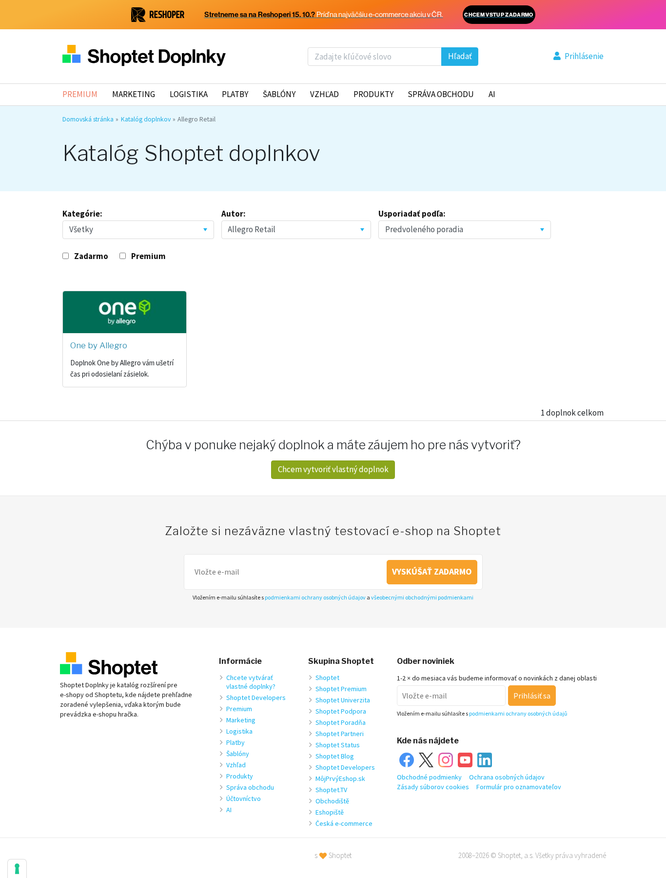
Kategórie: (82, 213)
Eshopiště (329, 812)
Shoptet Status (337, 744)
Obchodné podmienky (429, 777)
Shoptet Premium (341, 688)
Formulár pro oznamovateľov (518, 786)
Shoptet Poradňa (340, 722)
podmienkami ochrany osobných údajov (315, 597)
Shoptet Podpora (340, 711)
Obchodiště (332, 801)
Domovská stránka (88, 119)
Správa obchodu (250, 787)
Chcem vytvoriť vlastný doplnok (333, 469)
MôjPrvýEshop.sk (340, 778)
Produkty (373, 94)
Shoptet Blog (334, 756)
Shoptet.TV (331, 789)
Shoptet (327, 677)
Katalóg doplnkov (146, 119)
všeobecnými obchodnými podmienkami (422, 597)
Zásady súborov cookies (433, 786)
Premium (80, 94)
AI (492, 94)
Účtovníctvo (243, 798)
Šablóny (279, 94)
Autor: (233, 213)
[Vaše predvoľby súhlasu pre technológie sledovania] (17, 868)
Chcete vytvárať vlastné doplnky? (250, 682)
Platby (235, 94)
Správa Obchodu (441, 94)
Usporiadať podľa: (412, 213)
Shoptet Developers (256, 697)
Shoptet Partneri (339, 733)
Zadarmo (91, 256)
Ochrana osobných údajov (507, 777)
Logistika (189, 94)
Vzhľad (324, 94)
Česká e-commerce (343, 823)
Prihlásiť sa (531, 695)
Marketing (133, 94)
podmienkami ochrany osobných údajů (518, 713)
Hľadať (460, 56)
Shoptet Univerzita (342, 700)
